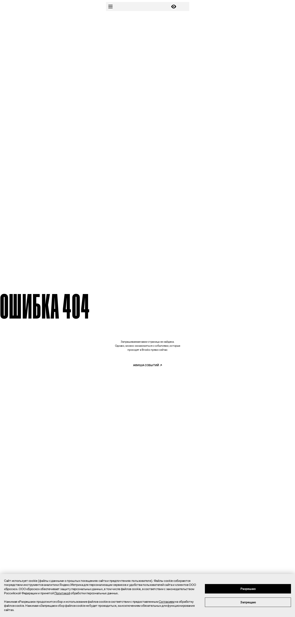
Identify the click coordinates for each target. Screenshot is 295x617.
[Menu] (110, 6)
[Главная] (142, 6)
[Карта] (184, 6)
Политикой (62, 593)
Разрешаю (248, 589)
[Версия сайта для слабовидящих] (173, 6)
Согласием (166, 602)
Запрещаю (248, 602)
